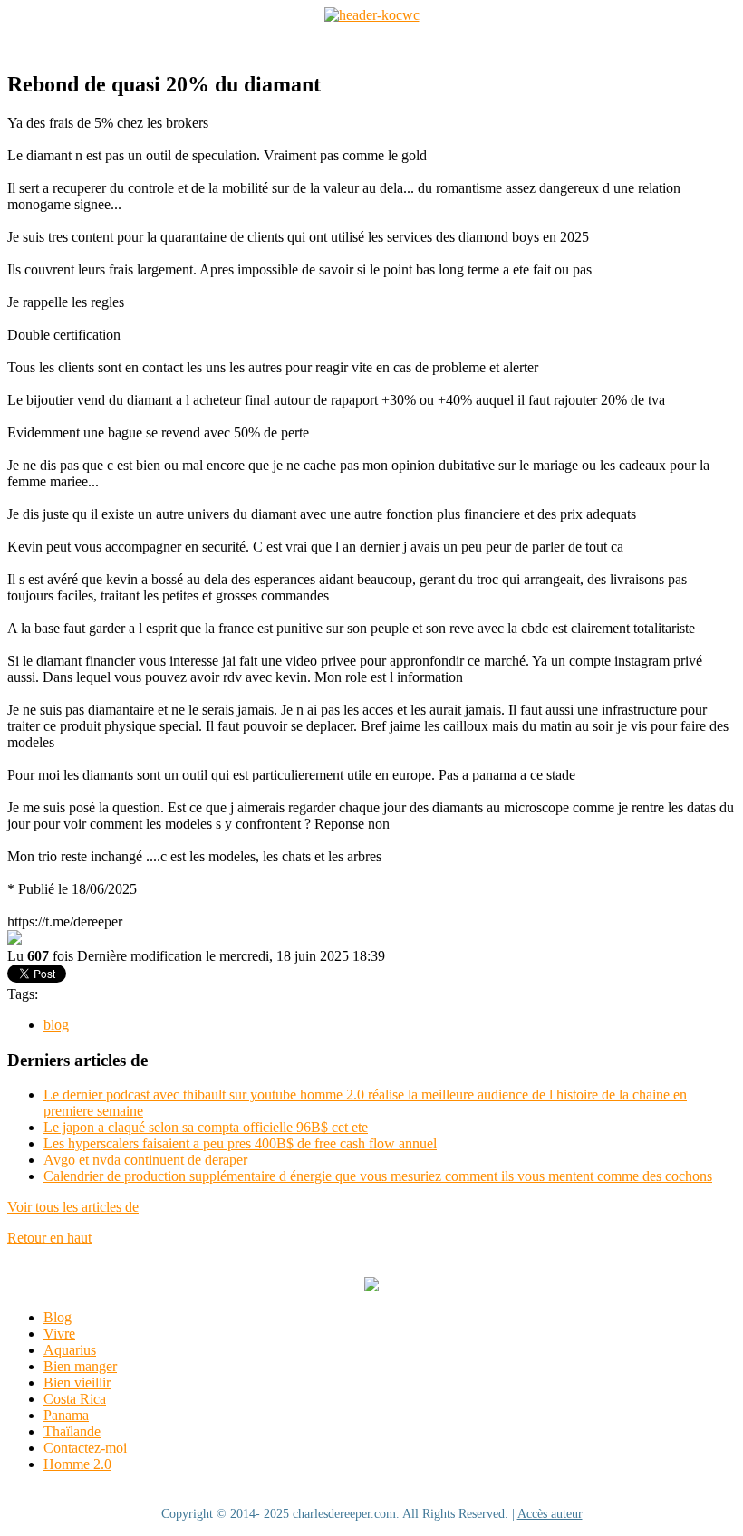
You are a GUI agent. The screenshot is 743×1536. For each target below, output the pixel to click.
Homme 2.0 (77, 1464)
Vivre (59, 1333)
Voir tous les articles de (73, 1206)
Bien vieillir (77, 1382)
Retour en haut (49, 1237)
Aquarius (69, 1350)
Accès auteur (550, 1514)
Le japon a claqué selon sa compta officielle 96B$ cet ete (205, 1127)
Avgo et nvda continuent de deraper (145, 1159)
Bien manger (80, 1366)
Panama (66, 1415)
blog (56, 1024)
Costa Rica (74, 1398)
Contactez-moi (85, 1447)
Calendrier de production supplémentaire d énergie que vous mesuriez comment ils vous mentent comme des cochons (377, 1176)
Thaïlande (72, 1431)
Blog (57, 1317)
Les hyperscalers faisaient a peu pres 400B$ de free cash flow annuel (240, 1143)
